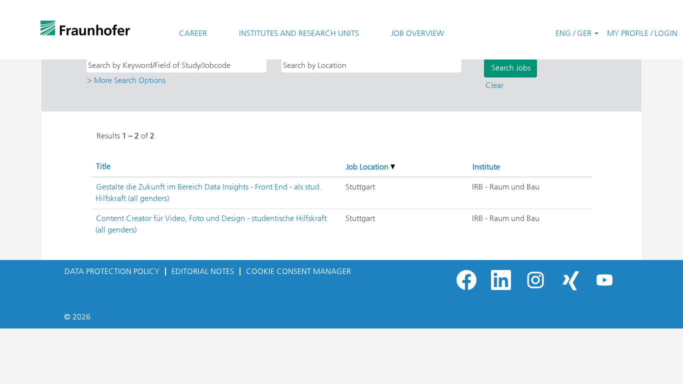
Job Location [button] (368, 167)
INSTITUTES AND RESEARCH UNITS (299, 33)
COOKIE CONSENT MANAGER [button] (298, 271)
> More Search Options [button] (126, 80)
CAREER (193, 33)
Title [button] (103, 166)
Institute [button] (486, 167)
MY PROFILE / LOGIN (642, 33)
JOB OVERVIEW (417, 33)
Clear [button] (495, 85)
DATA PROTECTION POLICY (112, 271)
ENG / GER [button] (575, 33)
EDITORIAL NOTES (203, 271)
